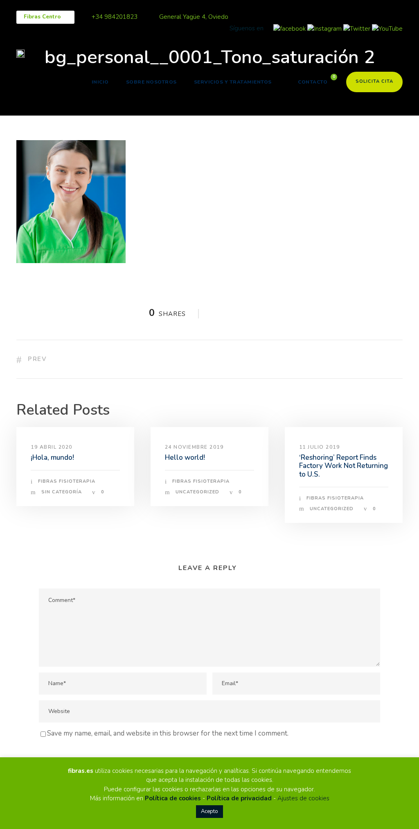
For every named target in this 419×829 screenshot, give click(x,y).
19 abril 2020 (51, 447)
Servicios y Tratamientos (233, 82)
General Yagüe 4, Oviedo (193, 17)
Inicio (100, 82)
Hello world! (185, 457)
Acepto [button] (209, 811)
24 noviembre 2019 (194, 447)
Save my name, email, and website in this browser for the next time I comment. (167, 733)
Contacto (312, 82)
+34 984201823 (114, 17)
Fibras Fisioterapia (66, 481)
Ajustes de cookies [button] (303, 798)
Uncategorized (197, 492)
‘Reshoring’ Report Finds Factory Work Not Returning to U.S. (343, 466)
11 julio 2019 (319, 447)
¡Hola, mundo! (52, 457)
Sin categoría (61, 492)
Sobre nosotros (151, 82)
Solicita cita (374, 81)
